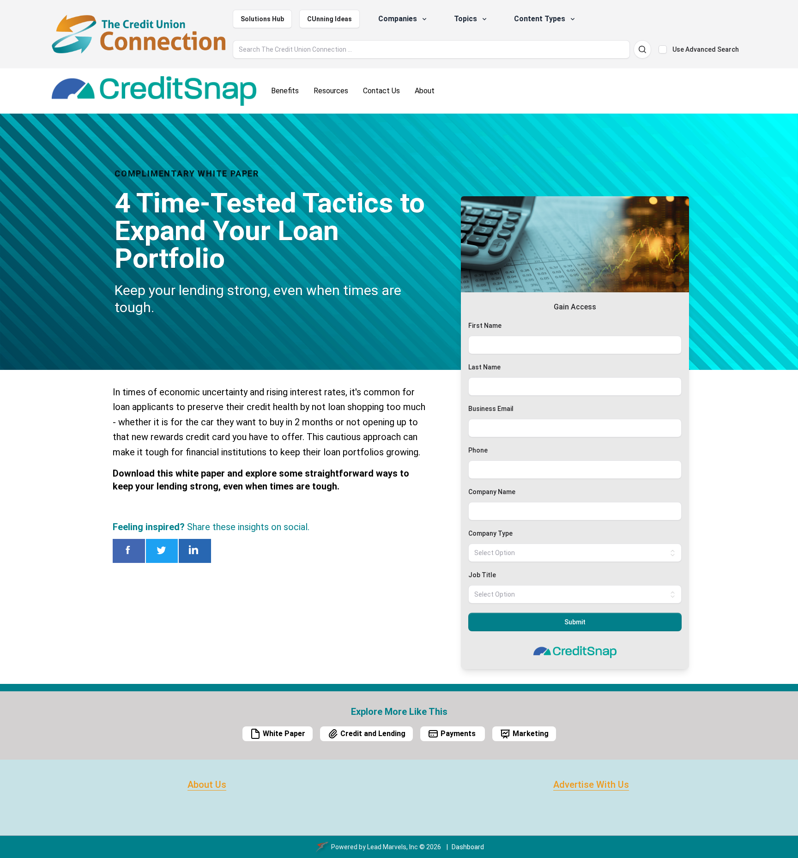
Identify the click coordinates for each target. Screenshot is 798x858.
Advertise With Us (591, 784)
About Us (206, 784)
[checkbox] (663, 49)
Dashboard (468, 847)
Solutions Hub (262, 19)
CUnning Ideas (329, 19)
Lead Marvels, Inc (392, 847)
